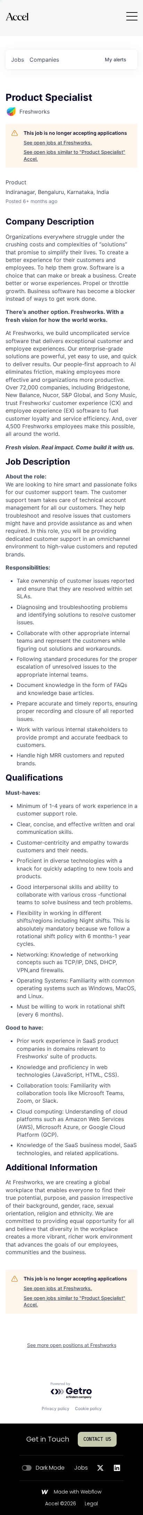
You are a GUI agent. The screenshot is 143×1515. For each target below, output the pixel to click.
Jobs (81, 1467)
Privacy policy (55, 1408)
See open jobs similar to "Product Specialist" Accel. (74, 155)
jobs (17, 59)
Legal (91, 1504)
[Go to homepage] (17, 16)
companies (44, 59)
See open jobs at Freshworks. (58, 143)
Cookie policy (88, 1408)
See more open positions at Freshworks (71, 1345)
